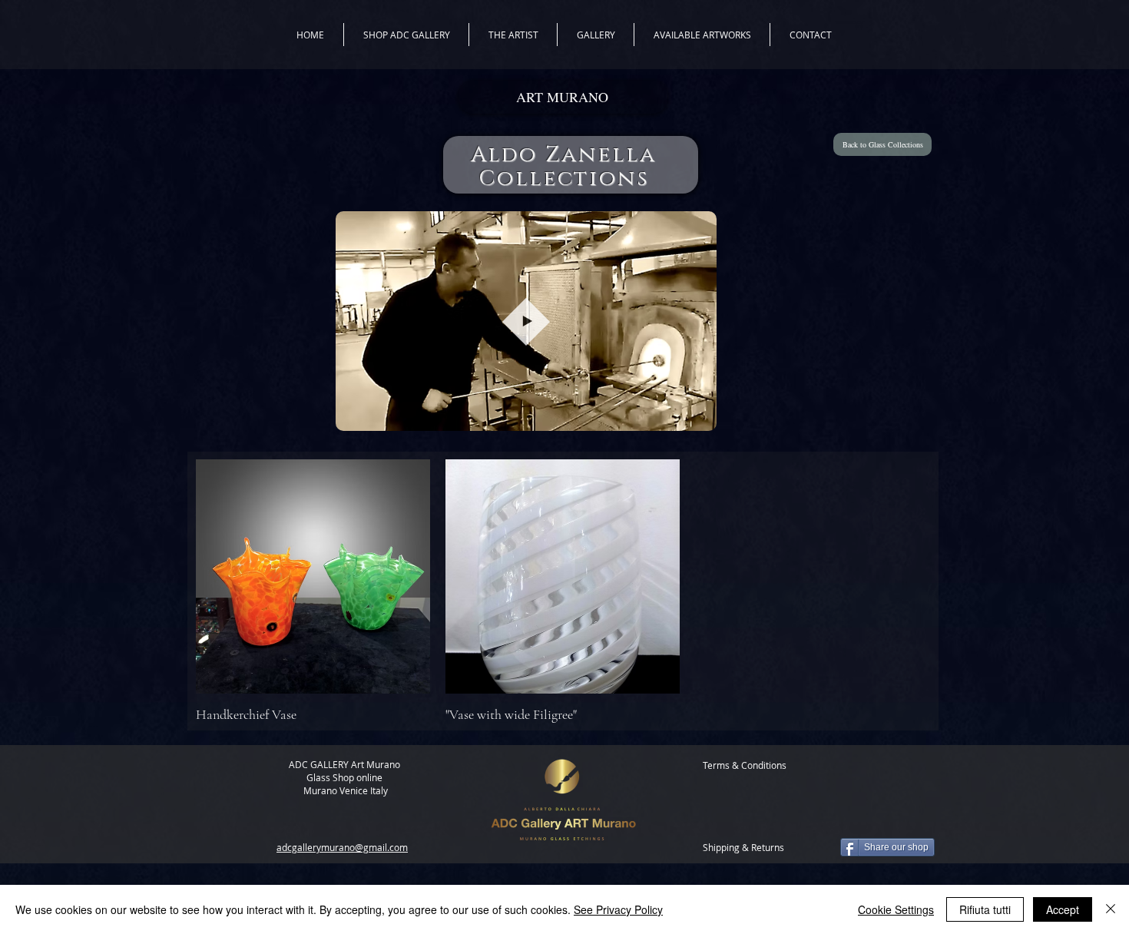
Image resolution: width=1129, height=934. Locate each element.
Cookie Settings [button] (896, 909)
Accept (1062, 909)
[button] (697, 414)
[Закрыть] (1110, 909)
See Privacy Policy (618, 909)
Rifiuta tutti (985, 909)
